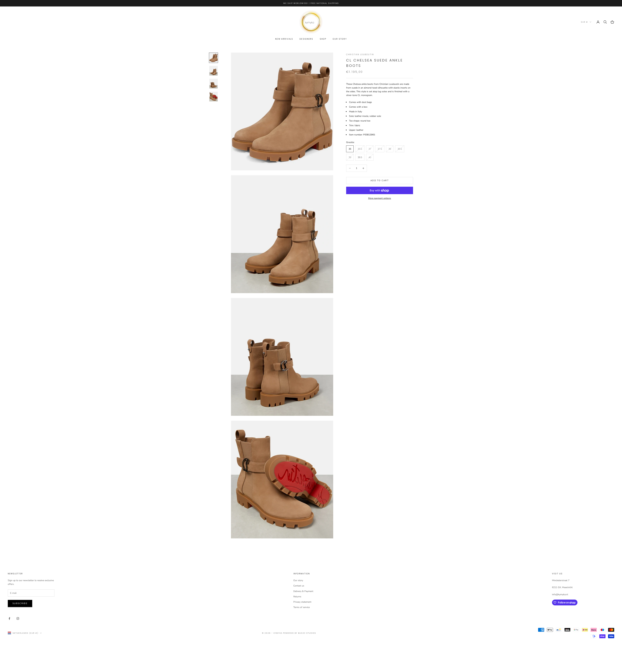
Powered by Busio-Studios (299, 633)
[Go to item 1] (213, 58)
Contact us (298, 585)
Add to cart (379, 180)
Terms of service (301, 607)
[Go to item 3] (213, 83)
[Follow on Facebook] (9, 618)
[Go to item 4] (213, 96)
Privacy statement (302, 601)
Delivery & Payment (303, 591)
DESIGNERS (306, 39)
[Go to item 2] (213, 71)
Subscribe (20, 603)
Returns (297, 596)
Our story (298, 580)
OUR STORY (340, 39)
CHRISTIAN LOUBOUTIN (360, 54)
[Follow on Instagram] (17, 618)
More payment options (379, 198)
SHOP (323, 39)
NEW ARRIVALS (284, 39)
